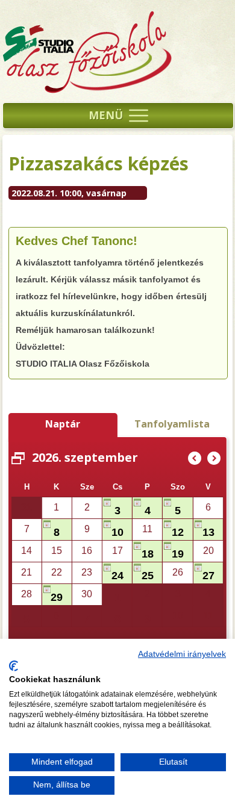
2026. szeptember (85, 457)
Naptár (62, 423)
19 (178, 554)
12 (178, 532)
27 (208, 576)
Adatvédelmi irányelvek (182, 654)
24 (117, 576)
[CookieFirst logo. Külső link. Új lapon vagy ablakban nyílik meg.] (13, 665)
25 (148, 576)
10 (117, 532)
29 (57, 597)
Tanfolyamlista (172, 423)
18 (148, 554)
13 (208, 532)
